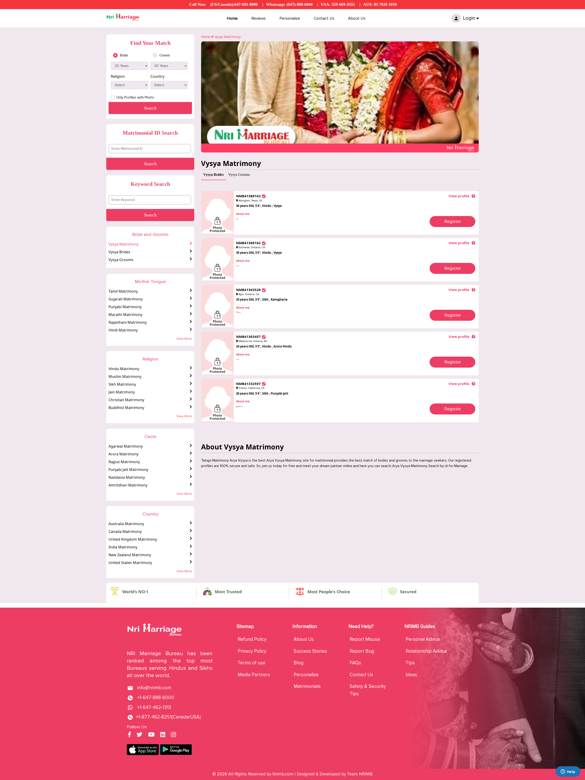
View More (184, 339)
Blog (298, 663)
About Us (356, 18)
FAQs (355, 663)
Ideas (411, 675)
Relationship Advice (426, 651)
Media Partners (254, 675)
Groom (165, 55)
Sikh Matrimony (122, 384)
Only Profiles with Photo (135, 97)
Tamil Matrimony (123, 291)
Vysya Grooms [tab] (239, 174)
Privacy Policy (252, 651)
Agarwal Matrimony (126, 446)
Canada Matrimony (125, 531)
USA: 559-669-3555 (338, 4)
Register (452, 221)
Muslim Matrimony (125, 376)
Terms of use (251, 663)
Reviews (258, 18)
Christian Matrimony (126, 399)
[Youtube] (151, 735)
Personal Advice (423, 639)
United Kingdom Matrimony (133, 539)
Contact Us (324, 18)
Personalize (289, 18)
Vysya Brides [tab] (213, 174)
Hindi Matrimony (123, 330)
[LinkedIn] (163, 735)
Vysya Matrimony (123, 244)
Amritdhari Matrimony (128, 485)
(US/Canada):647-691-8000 (234, 4)
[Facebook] (129, 735)
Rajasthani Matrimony (128, 322)
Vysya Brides (119, 251)
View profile (459, 196)
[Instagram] (173, 735)
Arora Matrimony (123, 454)
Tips (410, 663)
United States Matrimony (130, 562)
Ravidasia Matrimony (127, 477)
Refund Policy (252, 639)
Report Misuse (365, 639)
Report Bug (362, 651)
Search (150, 163)
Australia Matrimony (126, 523)
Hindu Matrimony (124, 368)
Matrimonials (307, 686)
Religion (118, 76)
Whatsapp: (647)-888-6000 (289, 4)
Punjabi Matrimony (125, 306)
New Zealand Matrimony (130, 554)
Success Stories (310, 651)
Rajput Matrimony (124, 461)
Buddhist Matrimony (126, 407)
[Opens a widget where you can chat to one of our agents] (567, 772)
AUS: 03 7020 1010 (380, 4)
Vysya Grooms (121, 259)
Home (232, 18)
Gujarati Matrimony (126, 299)
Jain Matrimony (122, 392)
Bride (124, 55)
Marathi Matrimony (125, 314)
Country (157, 76)
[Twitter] (139, 735)
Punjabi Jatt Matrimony (128, 469)
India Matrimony (123, 547)
